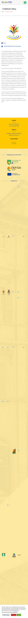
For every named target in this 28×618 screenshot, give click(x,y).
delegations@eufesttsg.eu (14, 133)
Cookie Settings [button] (6, 614)
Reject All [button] (13, 614)
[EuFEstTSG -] (7, 2)
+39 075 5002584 (14, 124)
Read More (16, 610)
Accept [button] (18, 614)
